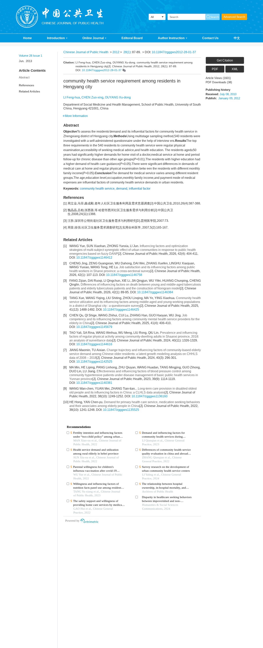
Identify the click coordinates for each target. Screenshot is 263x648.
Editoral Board (132, 38)
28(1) (127, 52)
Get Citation (225, 60)
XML (235, 69)
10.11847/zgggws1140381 (94, 382)
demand (121, 188)
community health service (97, 188)
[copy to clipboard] (123, 70)
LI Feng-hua (71, 97)
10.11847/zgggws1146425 (121, 309)
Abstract (24, 77)
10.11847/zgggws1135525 (121, 409)
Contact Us (210, 38)
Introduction (56, 38)
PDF (215, 69)
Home (27, 38)
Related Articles (29, 91)
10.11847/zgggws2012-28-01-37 (174, 52)
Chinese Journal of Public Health (85, 52)
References (26, 85)
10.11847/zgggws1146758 (124, 275)
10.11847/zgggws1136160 (150, 396)
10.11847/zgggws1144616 (94, 344)
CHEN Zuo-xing (92, 97)
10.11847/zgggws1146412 (94, 257)
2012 (115, 52)
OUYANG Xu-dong (118, 97)
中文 (237, 38)
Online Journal (93, 38)
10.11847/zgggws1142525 (94, 361)
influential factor (139, 188)
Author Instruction (171, 38)
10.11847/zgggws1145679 (94, 327)
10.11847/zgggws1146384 (155, 292)
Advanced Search (234, 16)
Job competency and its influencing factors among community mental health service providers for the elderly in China (134, 319)
